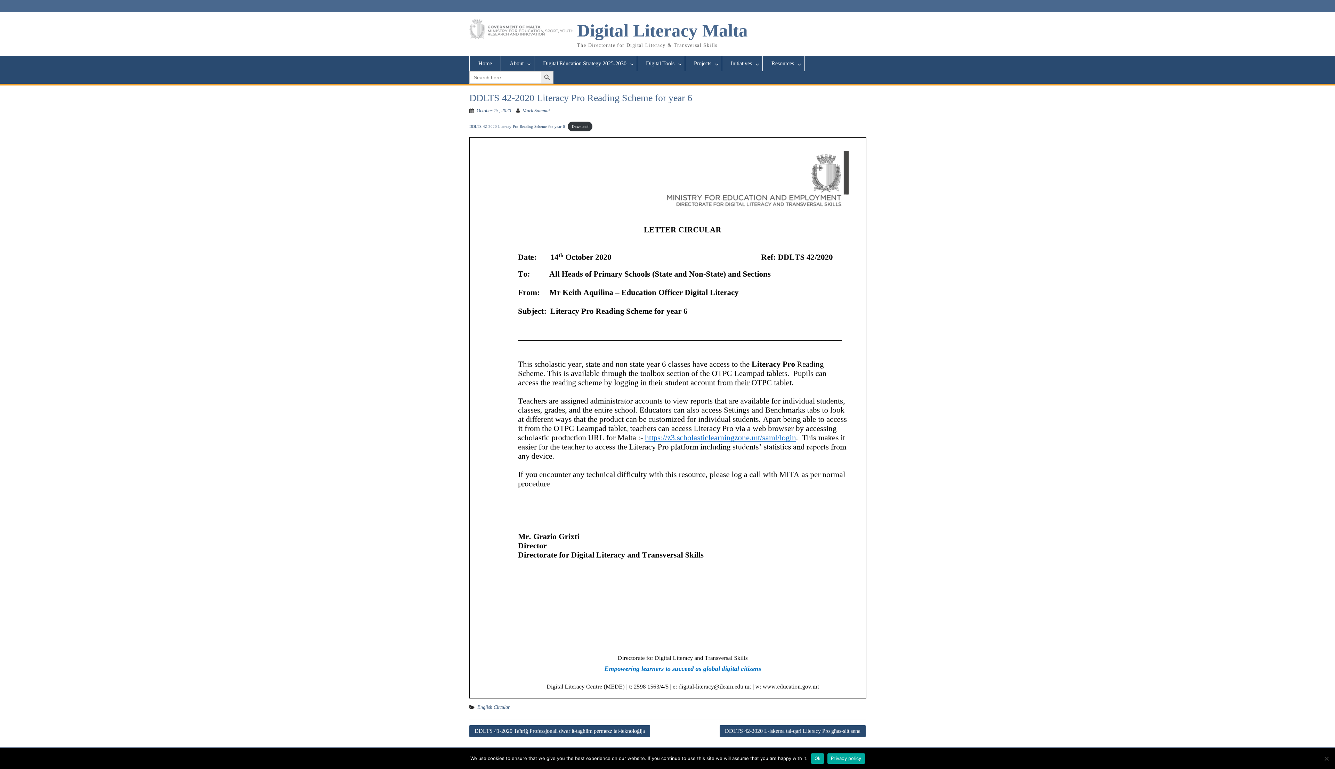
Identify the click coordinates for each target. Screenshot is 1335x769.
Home (485, 63)
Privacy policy (846, 758)
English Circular (493, 707)
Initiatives (741, 63)
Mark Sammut (536, 110)
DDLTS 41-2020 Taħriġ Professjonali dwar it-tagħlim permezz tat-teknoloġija (560, 731)
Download (580, 126)
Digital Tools (660, 63)
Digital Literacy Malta (662, 30)
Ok (818, 758)
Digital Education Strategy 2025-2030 (584, 63)
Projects (702, 63)
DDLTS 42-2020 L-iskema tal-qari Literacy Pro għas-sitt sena (792, 731)
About (517, 63)
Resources (782, 63)
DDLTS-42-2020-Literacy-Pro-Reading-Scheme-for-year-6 (517, 126)
